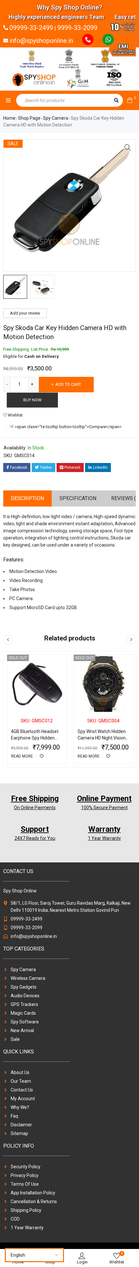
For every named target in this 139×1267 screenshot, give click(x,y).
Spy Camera (55, 118)
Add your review (25, 313)
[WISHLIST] (41, 756)
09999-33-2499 (31, 28)
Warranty (104, 829)
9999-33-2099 (77, 28)
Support (35, 829)
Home (9, 118)
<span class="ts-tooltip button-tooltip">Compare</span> (68, 426)
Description (27, 498)
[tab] (27, 498)
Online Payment (104, 798)
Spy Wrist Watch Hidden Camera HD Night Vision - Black (103, 738)
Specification (77, 498)
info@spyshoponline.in (41, 41)
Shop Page (29, 118)
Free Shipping (35, 798)
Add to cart (68, 384)
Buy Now (32, 399)
